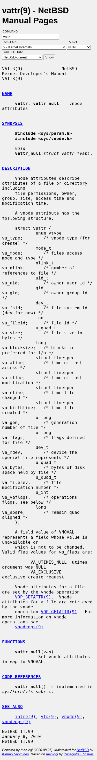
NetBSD (83, 750)
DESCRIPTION (16, 168)
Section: (12, 41)
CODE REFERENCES (21, 676)
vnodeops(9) (29, 626)
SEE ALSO (12, 706)
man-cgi (52, 754)
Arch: (75, 41)
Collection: (13, 52)
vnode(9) (72, 716)
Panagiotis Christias (79, 754)
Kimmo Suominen (15, 754)
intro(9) (25, 716)
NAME (7, 93)
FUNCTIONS (13, 641)
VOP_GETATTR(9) (59, 611)
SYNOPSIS (12, 123)
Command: (12, 31)
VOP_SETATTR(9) (33, 597)
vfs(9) (48, 716)
